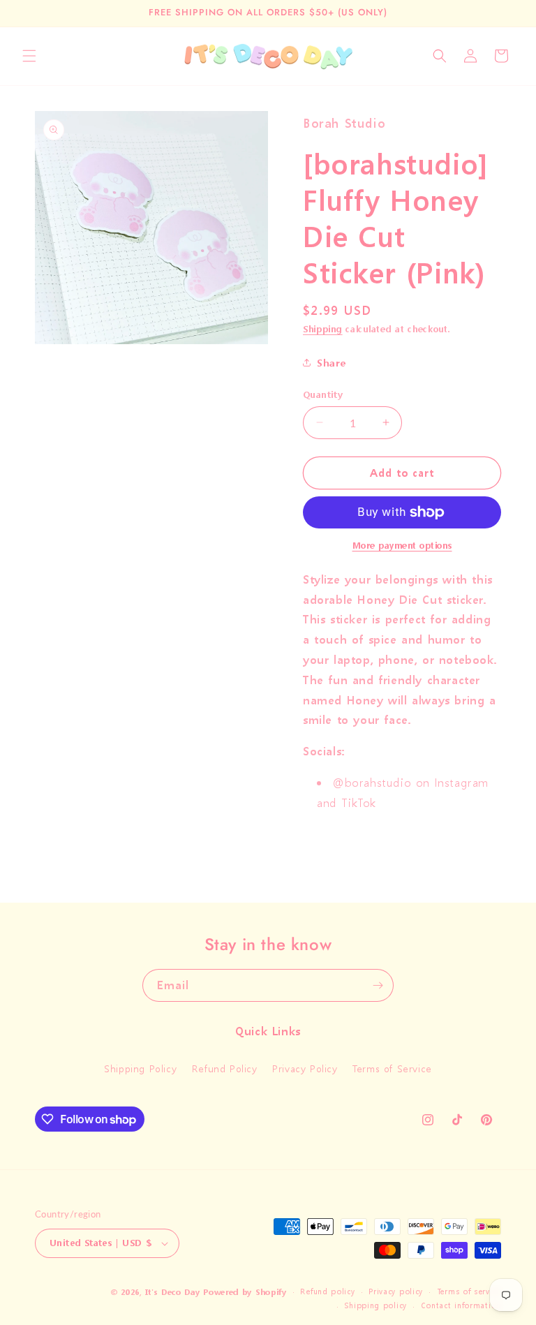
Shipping (323, 329)
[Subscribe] (377, 985)
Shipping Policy (140, 1068)
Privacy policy (395, 1291)
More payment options (402, 545)
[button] (29, 55)
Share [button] (331, 362)
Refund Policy (225, 1068)
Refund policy (327, 1291)
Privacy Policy (304, 1068)
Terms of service (469, 1291)
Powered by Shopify (245, 1292)
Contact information (461, 1305)
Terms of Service (392, 1068)
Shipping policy (375, 1305)
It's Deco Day (172, 1292)
